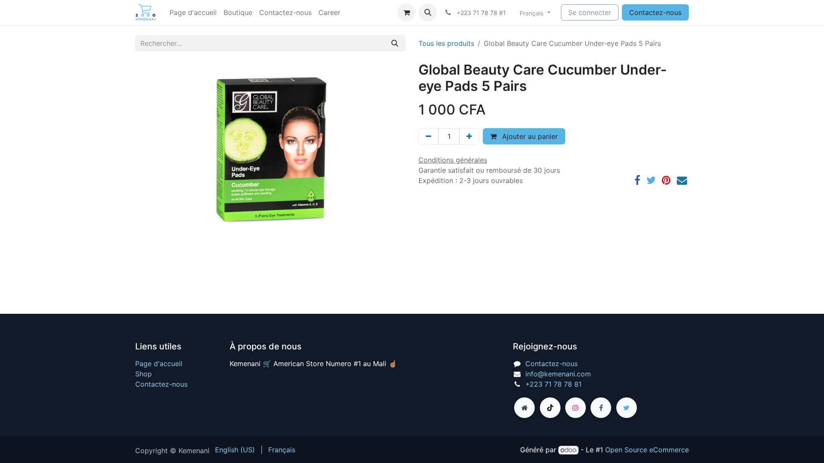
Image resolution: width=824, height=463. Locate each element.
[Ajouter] (469, 136)
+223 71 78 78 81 (553, 384)
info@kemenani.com (558, 374)
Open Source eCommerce (647, 449)
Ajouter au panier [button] (529, 136)
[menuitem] (193, 12)
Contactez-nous (655, 12)
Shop (143, 374)
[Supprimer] (428, 136)
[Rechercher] (395, 43)
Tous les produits (446, 43)
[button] (428, 12)
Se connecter (589, 12)
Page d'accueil (158, 363)
